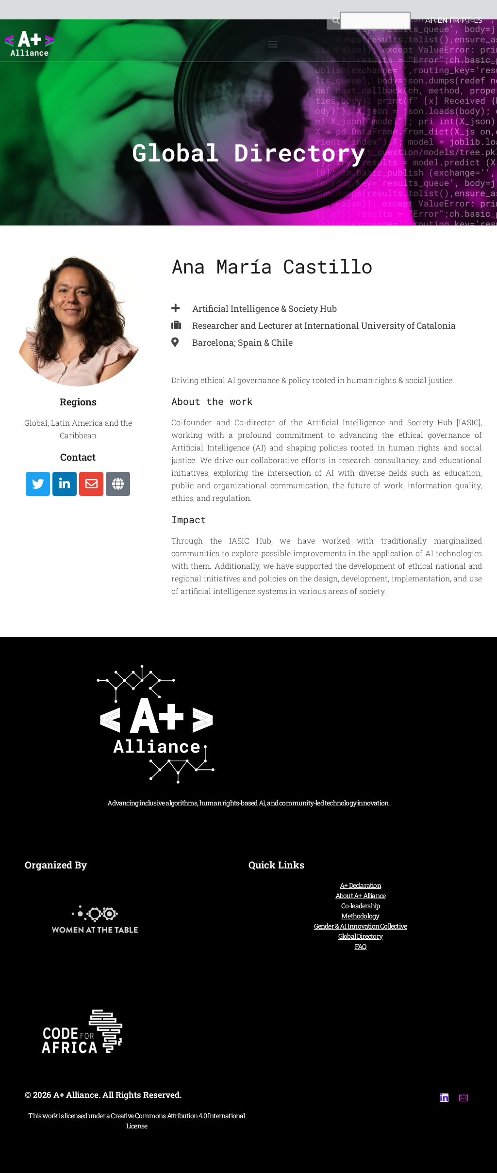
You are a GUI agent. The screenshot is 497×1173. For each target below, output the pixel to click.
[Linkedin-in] (64, 484)
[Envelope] (91, 484)
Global (36, 423)
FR (454, 20)
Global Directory (360, 936)
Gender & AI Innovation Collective (360, 926)
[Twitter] (38, 484)
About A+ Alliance (360, 895)
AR (430, 20)
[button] (273, 44)
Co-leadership (360, 905)
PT (466, 20)
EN (442, 20)
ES (478, 20)
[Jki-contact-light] (463, 1097)
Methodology (360, 915)
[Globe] (118, 484)
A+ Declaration (360, 885)
